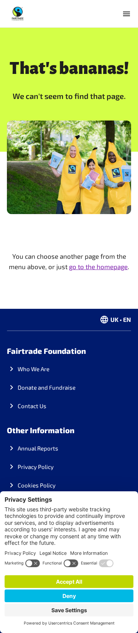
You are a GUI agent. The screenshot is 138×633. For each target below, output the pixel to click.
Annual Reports (38, 448)
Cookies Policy (37, 485)
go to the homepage (98, 266)
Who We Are (33, 368)
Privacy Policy (36, 466)
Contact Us (32, 405)
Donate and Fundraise (47, 387)
